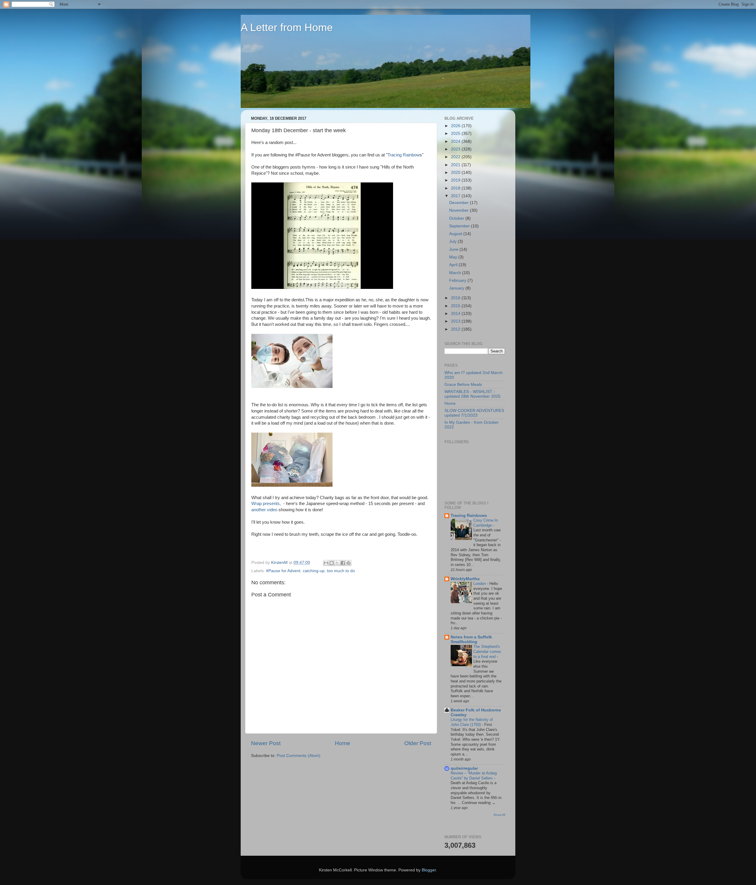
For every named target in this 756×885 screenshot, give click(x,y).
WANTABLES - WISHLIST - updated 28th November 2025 (472, 394)
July (453, 241)
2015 (456, 306)
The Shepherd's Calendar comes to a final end (487, 651)
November (459, 210)
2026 (456, 126)
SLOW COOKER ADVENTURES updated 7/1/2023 (474, 413)
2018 (456, 188)
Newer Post (266, 743)
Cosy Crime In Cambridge (485, 523)
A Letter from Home (287, 27)
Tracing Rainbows (469, 515)
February (458, 280)
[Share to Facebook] (343, 563)
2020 (456, 172)
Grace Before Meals (463, 384)
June (454, 249)
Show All (499, 814)
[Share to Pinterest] (348, 563)
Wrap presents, (266, 503)
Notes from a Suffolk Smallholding (471, 639)
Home (342, 743)
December (459, 202)
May (453, 257)
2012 (456, 329)
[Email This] (326, 563)
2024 (456, 141)
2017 (456, 196)
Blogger (429, 870)
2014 (456, 313)
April (454, 265)
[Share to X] (337, 563)
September (460, 226)
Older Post (417, 743)
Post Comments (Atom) (298, 755)
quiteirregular (464, 768)
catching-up (314, 571)
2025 (456, 133)
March (455, 273)
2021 (456, 165)
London (480, 583)
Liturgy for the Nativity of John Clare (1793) (472, 722)
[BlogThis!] (332, 563)
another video (264, 509)
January (457, 288)
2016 (456, 298)
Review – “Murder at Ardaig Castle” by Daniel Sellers (474, 775)
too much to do (341, 571)
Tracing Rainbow (403, 155)
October (457, 218)
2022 (456, 157)
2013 (456, 321)
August (456, 234)
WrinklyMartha (465, 579)
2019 (456, 180)
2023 (456, 149)
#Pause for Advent (283, 571)
